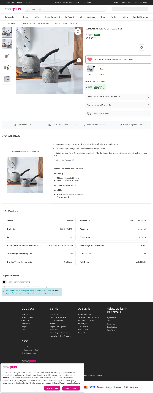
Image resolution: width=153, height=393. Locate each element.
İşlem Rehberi (54, 330)
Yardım (52, 324)
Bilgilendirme (111, 318)
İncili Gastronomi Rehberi (30, 350)
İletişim (24, 327)
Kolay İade (81, 333)
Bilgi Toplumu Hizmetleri (58, 317)
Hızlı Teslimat (83, 330)
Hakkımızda (26, 314)
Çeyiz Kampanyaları (29, 353)
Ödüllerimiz (26, 320)
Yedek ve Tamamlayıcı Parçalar (89, 317)
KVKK (109, 321)
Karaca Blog (26, 347)
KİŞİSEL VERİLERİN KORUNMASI (117, 310)
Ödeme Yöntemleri (56, 320)
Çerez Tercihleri (112, 330)
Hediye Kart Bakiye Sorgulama (60, 336)
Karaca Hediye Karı (85, 314)
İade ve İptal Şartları (57, 314)
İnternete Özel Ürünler (86, 320)
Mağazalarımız (27, 324)
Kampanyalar (83, 324)
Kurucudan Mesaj (27, 317)
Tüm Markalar (83, 327)
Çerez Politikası (112, 327)
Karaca (24, 330)
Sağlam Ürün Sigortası (58, 327)
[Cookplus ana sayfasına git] (29, 361)
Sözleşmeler (111, 324)
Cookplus (28, 308)
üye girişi (55, 291)
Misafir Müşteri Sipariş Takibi (60, 333)
